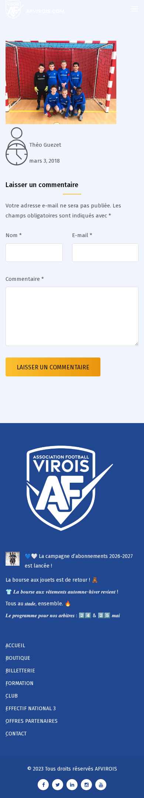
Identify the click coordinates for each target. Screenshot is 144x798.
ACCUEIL (15, 645)
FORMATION (20, 683)
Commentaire (25, 279)
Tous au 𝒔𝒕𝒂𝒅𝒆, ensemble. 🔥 (38, 604)
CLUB (12, 696)
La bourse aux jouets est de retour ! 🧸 (52, 580)
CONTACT (16, 734)
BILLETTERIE (20, 671)
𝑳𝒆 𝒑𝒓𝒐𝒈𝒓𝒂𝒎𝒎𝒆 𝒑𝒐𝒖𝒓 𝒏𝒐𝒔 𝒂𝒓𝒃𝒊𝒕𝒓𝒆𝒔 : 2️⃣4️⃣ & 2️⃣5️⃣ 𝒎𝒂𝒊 (63, 615)
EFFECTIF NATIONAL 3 (31, 708)
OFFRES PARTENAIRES (32, 721)
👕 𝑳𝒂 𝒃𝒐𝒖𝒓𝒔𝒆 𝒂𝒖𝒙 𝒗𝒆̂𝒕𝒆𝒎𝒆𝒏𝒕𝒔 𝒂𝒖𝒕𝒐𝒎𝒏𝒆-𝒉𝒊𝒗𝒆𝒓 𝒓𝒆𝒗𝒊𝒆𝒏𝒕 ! (62, 592)
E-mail (82, 235)
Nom (14, 235)
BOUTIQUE (18, 658)
